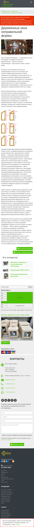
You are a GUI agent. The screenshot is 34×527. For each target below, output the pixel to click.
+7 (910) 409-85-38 (10, 388)
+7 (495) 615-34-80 (7, 4)
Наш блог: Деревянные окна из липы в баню (15, 315)
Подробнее (5, 342)
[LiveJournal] (9, 461)
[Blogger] (13, 461)
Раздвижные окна (5, 496)
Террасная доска (5, 499)
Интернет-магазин (6, 498)
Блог (2, 475)
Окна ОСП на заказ (6, 491)
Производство (4, 472)
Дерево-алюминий (6, 494)
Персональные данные (7, 478)
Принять (17, 524)
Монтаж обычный (5, 513)
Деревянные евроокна (7, 493)
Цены (2, 503)
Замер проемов (5, 510)
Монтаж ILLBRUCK (6, 515)
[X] (11, 461)
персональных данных (6, 439)
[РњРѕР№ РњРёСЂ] (7, 461)
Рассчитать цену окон (25, 248)
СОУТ (2, 480)
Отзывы (3, 473)
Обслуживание (5, 517)
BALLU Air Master (5, 501)
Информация (4, 477)
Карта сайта (4, 482)
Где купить (4, 470)
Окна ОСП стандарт (6, 489)
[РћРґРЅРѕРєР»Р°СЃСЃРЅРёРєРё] (4, 461)
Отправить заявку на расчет (23, 252)
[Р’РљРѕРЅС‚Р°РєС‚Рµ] (2, 461)
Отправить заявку (18, 444)
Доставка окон (5, 512)
